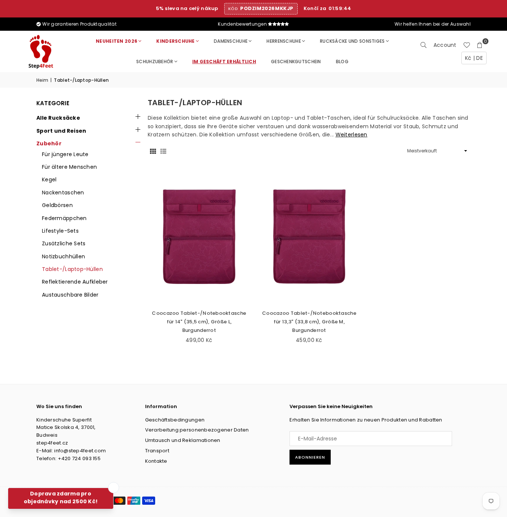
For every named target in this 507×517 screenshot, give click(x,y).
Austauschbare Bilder (70, 294)
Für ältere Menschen (69, 167)
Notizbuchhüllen (63, 256)
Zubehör (49, 143)
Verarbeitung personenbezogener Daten (197, 429)
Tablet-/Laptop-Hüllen (72, 269)
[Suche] (423, 45)
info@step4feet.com (80, 450)
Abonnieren (310, 457)
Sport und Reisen (61, 131)
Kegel (49, 179)
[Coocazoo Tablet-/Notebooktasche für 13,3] (309, 237)
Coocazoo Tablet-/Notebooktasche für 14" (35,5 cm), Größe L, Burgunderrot (199, 322)
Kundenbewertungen (243, 24)
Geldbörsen (57, 205)
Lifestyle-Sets (60, 231)
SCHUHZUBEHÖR (154, 61)
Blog (342, 61)
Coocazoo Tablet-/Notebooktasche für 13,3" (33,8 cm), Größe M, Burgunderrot (309, 322)
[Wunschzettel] (466, 45)
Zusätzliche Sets (63, 243)
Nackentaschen (63, 192)
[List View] (163, 150)
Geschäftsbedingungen (175, 419)
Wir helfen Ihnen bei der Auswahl (432, 24)
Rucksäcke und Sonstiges (352, 41)
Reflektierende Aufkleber (75, 281)
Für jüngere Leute (65, 154)
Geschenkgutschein (296, 61)
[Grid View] (153, 150)
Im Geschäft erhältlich (224, 61)
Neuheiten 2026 (116, 41)
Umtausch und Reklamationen (182, 440)
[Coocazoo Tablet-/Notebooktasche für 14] (199, 237)
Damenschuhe (231, 41)
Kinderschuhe (175, 41)
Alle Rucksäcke (58, 118)
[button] (480, 45)
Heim (42, 80)
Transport (157, 450)
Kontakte (156, 461)
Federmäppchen (64, 218)
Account (445, 45)
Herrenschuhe (283, 41)
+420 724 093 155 (79, 458)
